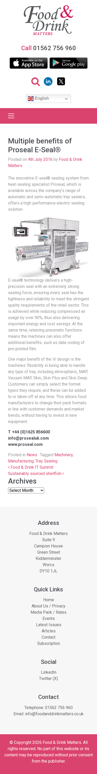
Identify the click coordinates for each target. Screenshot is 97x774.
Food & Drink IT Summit (31, 467)
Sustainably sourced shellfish (35, 473)
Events (48, 618)
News (32, 454)
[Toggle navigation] (11, 116)
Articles (49, 631)
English (41, 98)
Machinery (63, 454)
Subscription (48, 643)
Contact (48, 637)
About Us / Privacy (48, 606)
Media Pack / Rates (48, 612)
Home (48, 599)
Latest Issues (48, 624)
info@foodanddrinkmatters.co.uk (54, 713)
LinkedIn (48, 672)
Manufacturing (21, 461)
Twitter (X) (48, 678)
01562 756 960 (59, 707)
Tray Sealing (46, 461)
